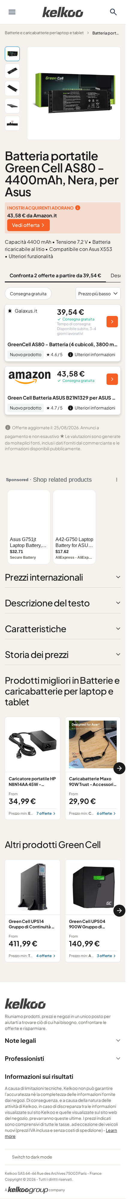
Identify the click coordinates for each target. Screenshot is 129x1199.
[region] (63, 768)
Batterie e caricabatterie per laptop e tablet (44, 32)
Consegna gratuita (28, 293)
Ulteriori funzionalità (31, 256)
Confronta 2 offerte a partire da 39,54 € (55, 275)
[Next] (119, 768)
